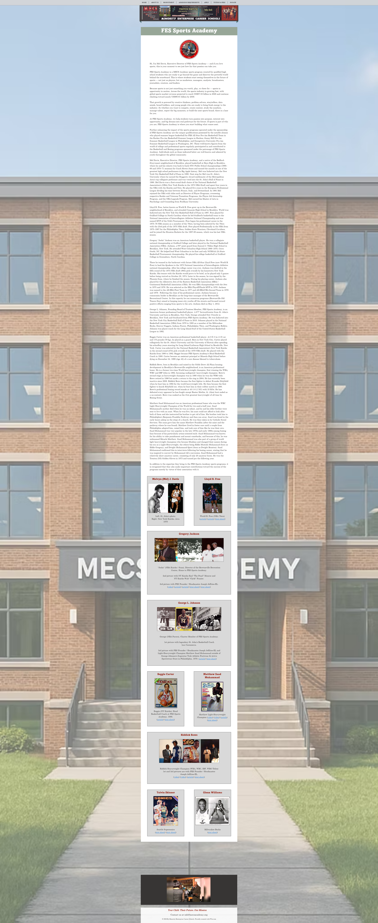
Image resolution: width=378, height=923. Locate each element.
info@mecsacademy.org (196, 914)
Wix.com (213, 919)
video (170, 587)
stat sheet (220, 519)
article (203, 519)
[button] (155, 2)
